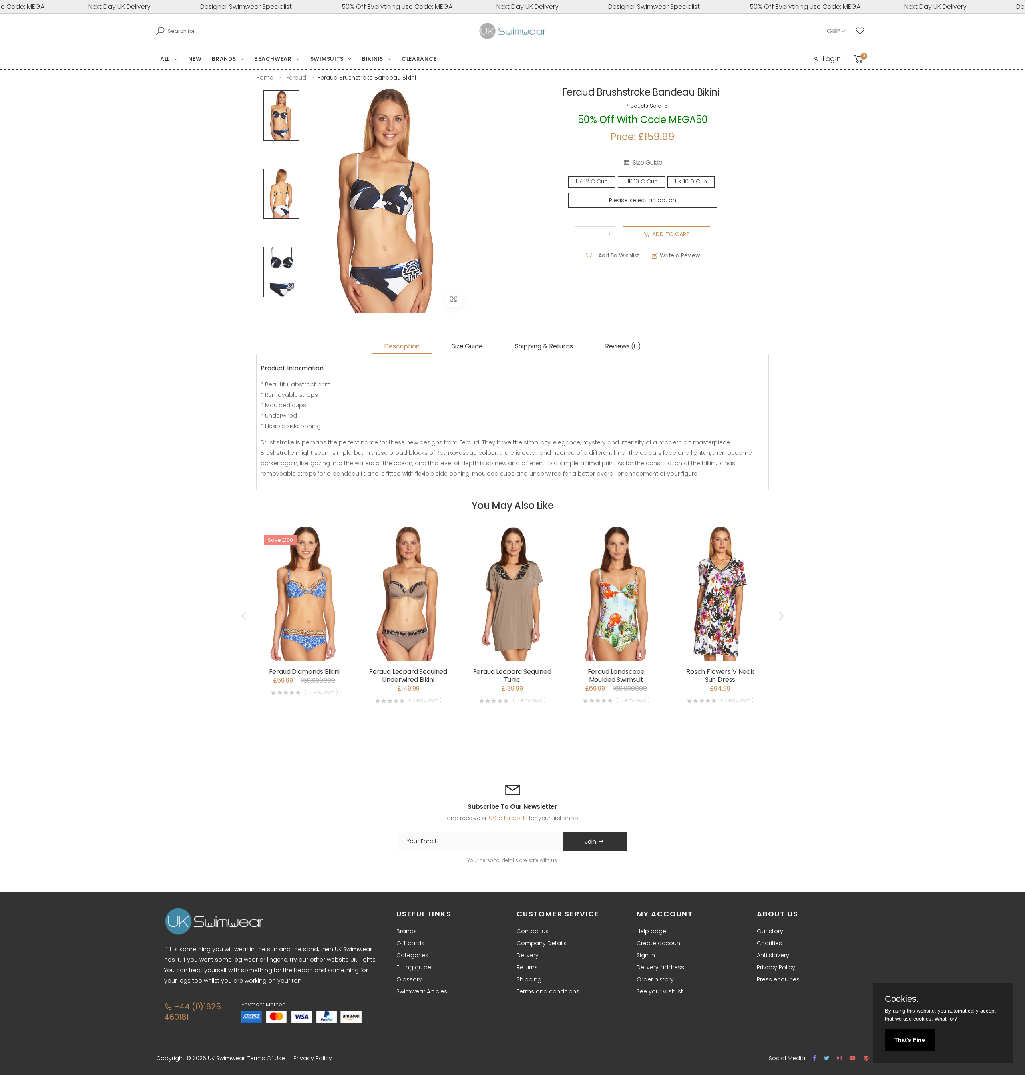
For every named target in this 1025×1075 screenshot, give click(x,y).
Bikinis (372, 59)
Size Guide (647, 163)
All (165, 59)
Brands (224, 59)
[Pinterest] (866, 1058)
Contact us (533, 931)
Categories (412, 955)
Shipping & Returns (544, 346)
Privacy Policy (776, 967)
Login (831, 59)
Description (402, 346)
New (194, 59)
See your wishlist (660, 991)
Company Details (542, 943)
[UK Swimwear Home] (513, 31)
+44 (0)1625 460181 (192, 1012)
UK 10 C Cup (641, 181)
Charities (769, 943)
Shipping (529, 979)
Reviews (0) (623, 346)
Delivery (528, 955)
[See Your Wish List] (862, 31)
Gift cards (410, 943)
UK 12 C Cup (592, 181)
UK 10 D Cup (691, 181)
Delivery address (660, 967)
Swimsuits (327, 59)
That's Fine (909, 1040)
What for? (946, 1019)
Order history (655, 979)
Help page (651, 931)
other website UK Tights (343, 960)
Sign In (646, 955)
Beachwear (272, 59)
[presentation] (244, 615)
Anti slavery (773, 955)
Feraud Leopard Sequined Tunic (512, 675)
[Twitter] (826, 1058)
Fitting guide (413, 967)
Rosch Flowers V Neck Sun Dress (720, 675)
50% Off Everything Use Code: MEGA (371, 6)
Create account (659, 943)
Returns (527, 967)
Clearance (419, 59)
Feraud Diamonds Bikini (304, 671)
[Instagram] (839, 1058)
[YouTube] (853, 1058)
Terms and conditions (548, 991)
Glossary (409, 979)
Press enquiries (778, 979)
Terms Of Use (266, 1058)
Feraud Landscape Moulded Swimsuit (616, 675)
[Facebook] (814, 1058)
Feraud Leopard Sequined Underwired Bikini (408, 675)
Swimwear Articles (421, 991)
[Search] (158, 31)
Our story (770, 931)
